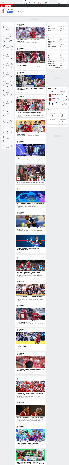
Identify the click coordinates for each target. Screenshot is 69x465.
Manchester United (52, 41)
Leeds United (50, 34)
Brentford (50, 28)
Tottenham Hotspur (52, 60)
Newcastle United (51, 30)
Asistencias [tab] (62, 68)
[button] (64, 5)
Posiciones (57, 62)
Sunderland (50, 42)
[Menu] (2, 5)
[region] (57, 41)
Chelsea (49, 26)
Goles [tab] (52, 68)
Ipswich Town (51, 44)
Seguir (9, 11)
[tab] (52, 68)
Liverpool (50, 46)
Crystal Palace (51, 58)
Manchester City (51, 23)
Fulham (49, 52)
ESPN (8, 5)
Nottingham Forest (51, 50)
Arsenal (49, 39)
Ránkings (57, 102)
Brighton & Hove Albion (51, 37)
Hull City (50, 25)
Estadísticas (57, 84)
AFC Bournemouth (51, 48)
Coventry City (51, 56)
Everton (49, 32)
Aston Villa (50, 54)
